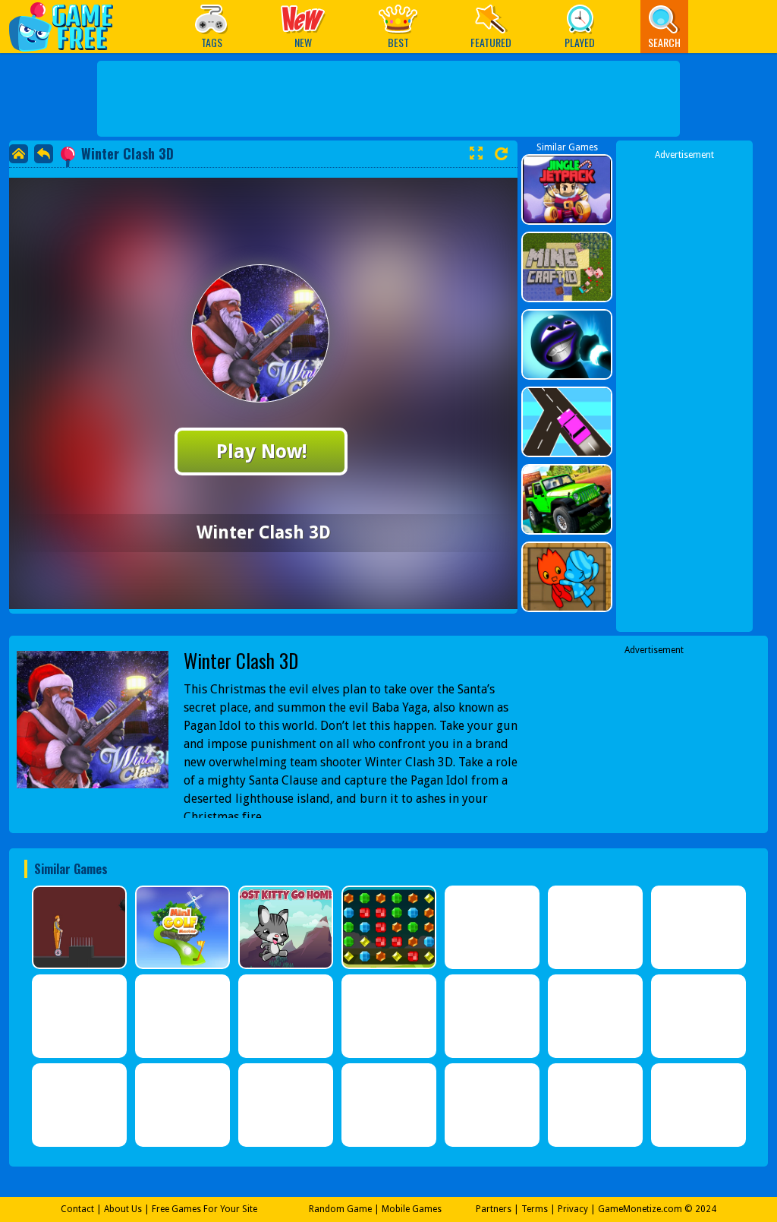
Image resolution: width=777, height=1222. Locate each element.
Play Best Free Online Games (68, 26)
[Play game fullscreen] (476, 153)
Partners (493, 1209)
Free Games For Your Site (204, 1209)
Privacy (573, 1209)
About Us (123, 1209)
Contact (77, 1209)
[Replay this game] (501, 153)
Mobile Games (412, 1209)
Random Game (340, 1209)
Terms (534, 1209)
